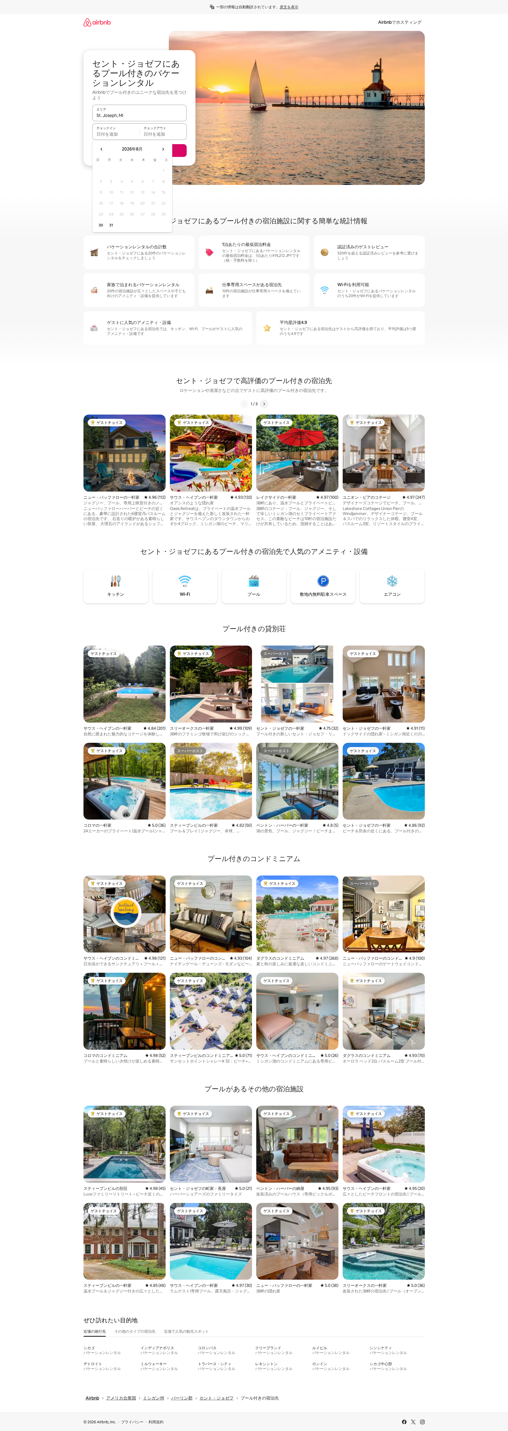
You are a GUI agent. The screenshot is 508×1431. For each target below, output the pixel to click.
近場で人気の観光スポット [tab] (186, 1331)
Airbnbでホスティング (400, 22)
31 (111, 225)
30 (101, 225)
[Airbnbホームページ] (97, 22)
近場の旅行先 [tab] (94, 1331)
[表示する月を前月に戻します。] (101, 149)
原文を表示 (289, 7)
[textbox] (116, 134)
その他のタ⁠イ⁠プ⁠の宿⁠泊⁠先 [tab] (134, 1331)
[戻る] (244, 404)
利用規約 (156, 1422)
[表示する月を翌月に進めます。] (163, 149)
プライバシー (132, 1422)
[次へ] (264, 404)
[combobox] (139, 115)
